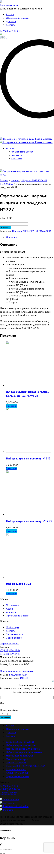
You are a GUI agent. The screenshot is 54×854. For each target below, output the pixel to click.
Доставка (11, 21)
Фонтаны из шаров (16, 762)
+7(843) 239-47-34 (10, 789)
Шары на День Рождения (20, 742)
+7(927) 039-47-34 (10, 30)
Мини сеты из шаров (17, 759)
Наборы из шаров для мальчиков (24, 752)
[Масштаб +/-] (1, 849)
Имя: (2, 703)
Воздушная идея (9, 5)
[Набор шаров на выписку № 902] (28, 514)
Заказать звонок (8, 792)
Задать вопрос (14, 637)
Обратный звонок (9, 643)
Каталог (10, 14)
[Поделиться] (7, 849)
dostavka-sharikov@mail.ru (15, 806)
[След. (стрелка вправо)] (4, 853)
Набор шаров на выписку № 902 (29, 521)
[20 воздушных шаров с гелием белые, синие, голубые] (28, 385)
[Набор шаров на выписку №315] (28, 452)
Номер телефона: (9, 710)
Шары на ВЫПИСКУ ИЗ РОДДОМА (31, 231)
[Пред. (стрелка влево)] (1, 853)
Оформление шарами (17, 18)
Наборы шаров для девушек (21, 745)
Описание (11, 237)
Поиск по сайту (10, 799)
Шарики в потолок (16, 769)
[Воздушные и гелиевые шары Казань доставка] (26, 140)
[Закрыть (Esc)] (10, 849)
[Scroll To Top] (27, 845)
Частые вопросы (14, 634)
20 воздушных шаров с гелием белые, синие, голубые (27, 394)
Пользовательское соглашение (16, 671)
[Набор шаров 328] (28, 577)
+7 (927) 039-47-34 (10, 650)
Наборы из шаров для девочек (23, 748)
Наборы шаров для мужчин (20, 755)
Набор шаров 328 (18, 584)
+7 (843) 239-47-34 (10, 654)
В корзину (5, 227)
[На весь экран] (4, 849)
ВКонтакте (7, 810)
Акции (9, 608)
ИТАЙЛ (24, 678)
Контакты (10, 25)
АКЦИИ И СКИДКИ (17, 773)
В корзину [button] (11, 406)
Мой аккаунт (12, 627)
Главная (4, 180)
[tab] (30, 237)
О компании (12, 605)
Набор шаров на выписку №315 (28, 458)
